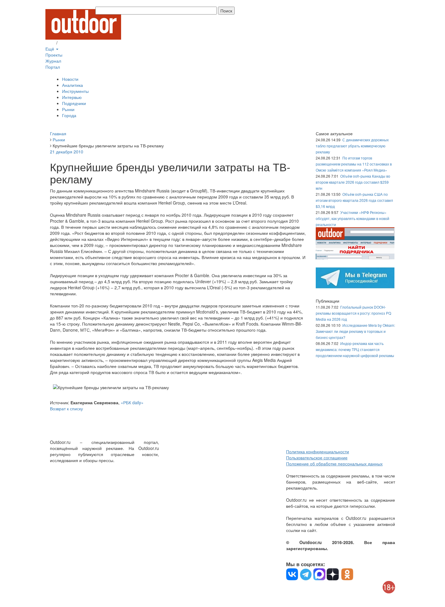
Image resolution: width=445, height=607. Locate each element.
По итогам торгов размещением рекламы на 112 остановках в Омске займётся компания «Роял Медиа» (354, 163)
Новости (70, 79)
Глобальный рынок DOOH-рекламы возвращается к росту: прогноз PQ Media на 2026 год (353, 313)
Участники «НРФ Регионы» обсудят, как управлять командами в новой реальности (352, 218)
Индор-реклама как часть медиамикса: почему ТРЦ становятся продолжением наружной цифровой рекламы (355, 349)
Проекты (53, 55)
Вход (50, 43)
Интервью (72, 97)
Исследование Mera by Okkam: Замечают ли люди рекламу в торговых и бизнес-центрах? (355, 331)
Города (69, 115)
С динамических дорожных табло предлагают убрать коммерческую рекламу (352, 145)
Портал (52, 67)
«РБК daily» (132, 402)
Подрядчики (74, 103)
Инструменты (75, 91)
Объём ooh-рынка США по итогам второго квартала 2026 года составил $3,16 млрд (354, 200)
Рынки (68, 109)
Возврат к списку (66, 408)
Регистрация (71, 43)
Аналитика (72, 85)
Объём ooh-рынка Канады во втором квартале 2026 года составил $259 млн (353, 182)
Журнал (53, 61)
